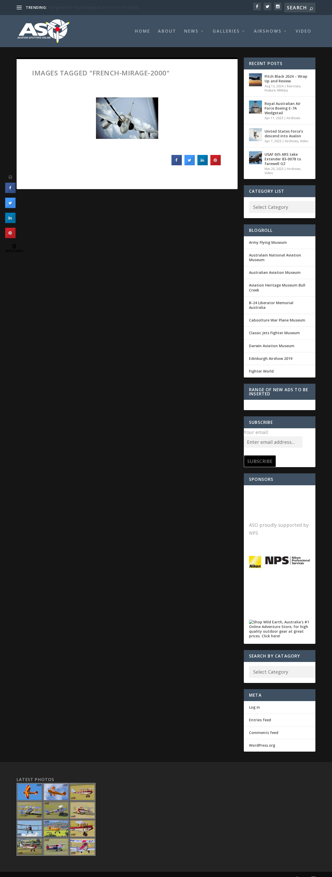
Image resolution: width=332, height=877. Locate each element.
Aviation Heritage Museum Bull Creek (277, 287)
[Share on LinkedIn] (10, 221)
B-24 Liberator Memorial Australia (271, 305)
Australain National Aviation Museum (275, 257)
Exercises (293, 86)
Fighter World (261, 371)
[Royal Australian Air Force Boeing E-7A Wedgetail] (255, 107)
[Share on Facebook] (176, 163)
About (167, 31)
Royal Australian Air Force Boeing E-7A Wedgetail (283, 108)
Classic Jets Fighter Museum (274, 332)
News (191, 31)
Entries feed (260, 719)
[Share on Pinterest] (215, 163)
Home (142, 31)
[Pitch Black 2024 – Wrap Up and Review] (255, 79)
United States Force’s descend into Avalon (284, 133)
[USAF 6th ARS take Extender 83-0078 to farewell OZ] (255, 157)
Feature (270, 90)
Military (282, 90)
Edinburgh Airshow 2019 (270, 358)
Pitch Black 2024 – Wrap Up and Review (286, 78)
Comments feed (263, 732)
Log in (254, 707)
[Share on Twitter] (189, 163)
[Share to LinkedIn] (202, 163)
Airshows (268, 31)
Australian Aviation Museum (275, 272)
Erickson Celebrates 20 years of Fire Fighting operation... (95, 7)
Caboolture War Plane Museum (277, 320)
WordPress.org (262, 745)
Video (304, 31)
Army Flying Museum (268, 242)
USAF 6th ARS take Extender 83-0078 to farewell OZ (283, 159)
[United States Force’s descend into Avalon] (255, 134)
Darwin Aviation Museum (271, 345)
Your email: (256, 432)
